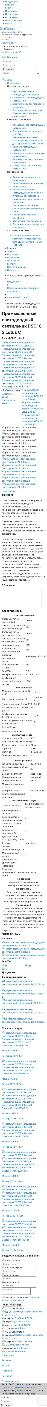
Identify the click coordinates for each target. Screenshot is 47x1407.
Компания (7, 1376)
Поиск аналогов (13, 20)
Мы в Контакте (22, 1325)
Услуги (8, 8)
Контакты (10, 23)
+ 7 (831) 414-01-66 (23, 1318)
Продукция (11, 1)
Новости (11, 270)
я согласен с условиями (21, 1298)
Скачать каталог (21, 386)
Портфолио (11, 11)
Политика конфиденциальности (18, 1387)
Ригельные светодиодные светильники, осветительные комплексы (27, 199)
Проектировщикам (17, 267)
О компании (11, 17)
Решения (9, 4)
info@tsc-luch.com (19, 1321)
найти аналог (9, 43)
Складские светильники (25, 137)
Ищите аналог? (9, 491)
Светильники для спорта (25, 205)
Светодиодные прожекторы (27, 110)
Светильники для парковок (26, 221)
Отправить (8, 69)
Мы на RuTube (17, 1328)
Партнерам (11, 14)
